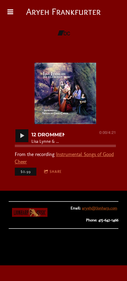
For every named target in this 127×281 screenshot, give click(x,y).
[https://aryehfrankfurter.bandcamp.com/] (64, 33)
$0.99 (26, 172)
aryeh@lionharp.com (99, 208)
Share (56, 172)
